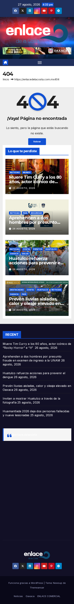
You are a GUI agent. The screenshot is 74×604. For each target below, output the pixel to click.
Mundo (27, 172)
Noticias (15, 172)
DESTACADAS (17, 290)
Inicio (6, 79)
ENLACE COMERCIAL (48, 596)
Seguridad (36, 213)
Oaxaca (14, 254)
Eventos (37, 249)
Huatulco (51, 249)
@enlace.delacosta (24, 434)
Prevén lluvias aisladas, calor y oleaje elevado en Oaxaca (35, 303)
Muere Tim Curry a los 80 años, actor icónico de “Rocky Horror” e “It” (35, 182)
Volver (37, 141)
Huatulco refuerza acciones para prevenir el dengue (35, 263)
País (25, 213)
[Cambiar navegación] (40, 62)
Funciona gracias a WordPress (26, 582)
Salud (25, 254)
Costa (26, 249)
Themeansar (37, 587)
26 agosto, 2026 (23, 188)
